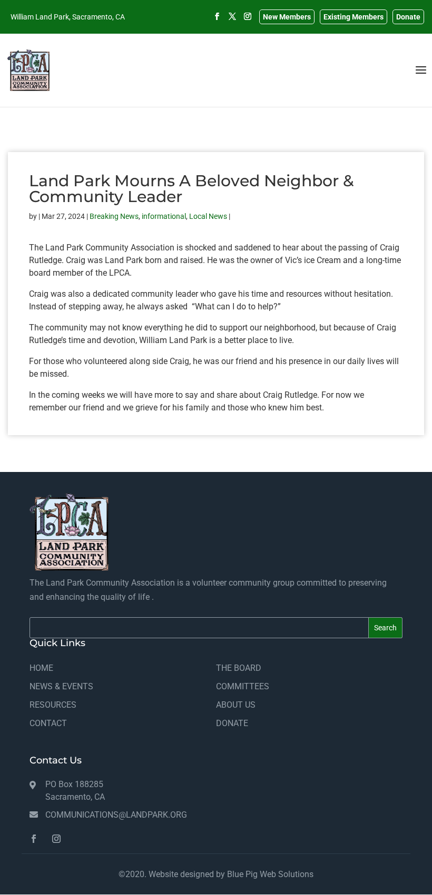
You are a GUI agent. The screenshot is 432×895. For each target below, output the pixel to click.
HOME (41, 668)
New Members (287, 17)
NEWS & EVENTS (61, 686)
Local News (208, 216)
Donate (408, 17)
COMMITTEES (242, 686)
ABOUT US (236, 705)
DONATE (232, 723)
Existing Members (353, 17)
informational (164, 216)
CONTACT (48, 723)
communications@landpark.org (116, 815)
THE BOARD (238, 668)
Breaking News (114, 216)
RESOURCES (53, 705)
